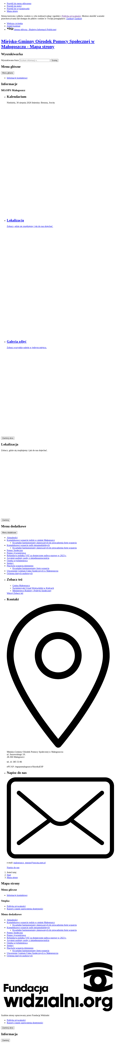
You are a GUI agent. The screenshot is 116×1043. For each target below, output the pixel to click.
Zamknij (70, 18)
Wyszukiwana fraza (10, 60)
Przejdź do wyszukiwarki (18, 8)
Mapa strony (12, 11)
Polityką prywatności (71, 16)
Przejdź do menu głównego (19, 3)
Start (9, 875)
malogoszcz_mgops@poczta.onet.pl (29, 862)
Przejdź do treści (14, 6)
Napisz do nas (13, 867)
